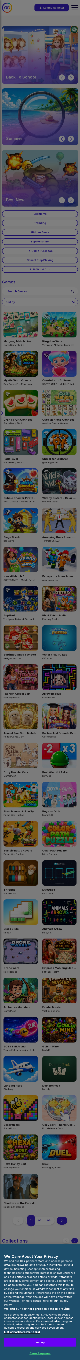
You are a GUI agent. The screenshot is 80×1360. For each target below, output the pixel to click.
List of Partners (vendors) (22, 1331)
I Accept (39, 1342)
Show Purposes (40, 1353)
